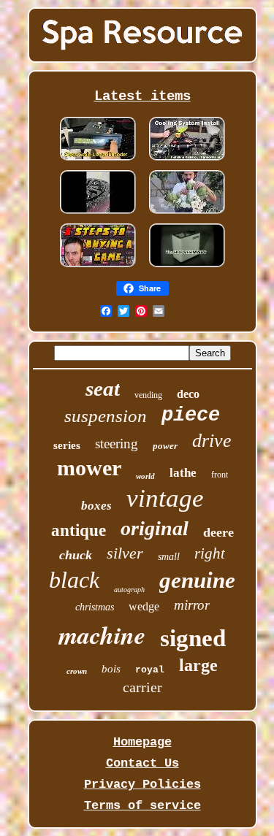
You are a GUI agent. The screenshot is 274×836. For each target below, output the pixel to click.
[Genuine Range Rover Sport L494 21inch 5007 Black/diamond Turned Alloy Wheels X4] (98, 213)
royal (149, 669)
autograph (129, 590)
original (155, 528)
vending (148, 395)
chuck (75, 555)
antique (78, 530)
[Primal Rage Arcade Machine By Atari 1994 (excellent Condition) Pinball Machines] (98, 267)
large (198, 665)
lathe (183, 473)
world (145, 476)
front (219, 474)
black (74, 580)
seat (102, 388)
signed (193, 638)
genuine (197, 580)
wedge (144, 606)
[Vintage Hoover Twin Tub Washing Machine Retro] (187, 267)
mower (89, 468)
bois (111, 669)
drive (212, 440)
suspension (105, 416)
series (66, 445)
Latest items (142, 96)
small (169, 556)
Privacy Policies (142, 784)
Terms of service (142, 806)
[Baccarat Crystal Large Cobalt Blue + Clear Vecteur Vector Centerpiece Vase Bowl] (187, 213)
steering (116, 443)
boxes (96, 506)
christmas (94, 607)
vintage (165, 498)
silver (125, 553)
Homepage (142, 742)
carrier (142, 687)
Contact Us (142, 763)
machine (101, 634)
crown (76, 671)
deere (218, 532)
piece (190, 415)
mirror (192, 605)
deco (188, 394)
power (165, 445)
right (209, 553)
